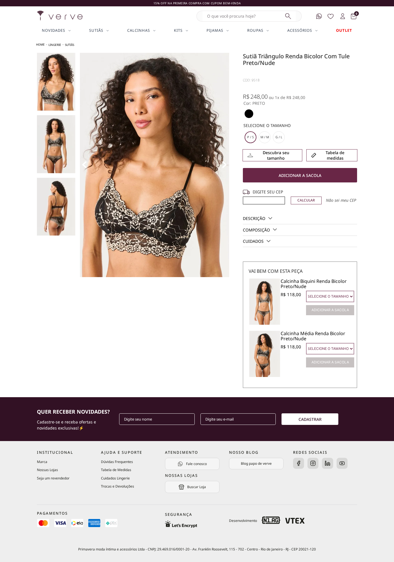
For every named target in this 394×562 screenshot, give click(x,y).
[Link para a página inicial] (40, 44)
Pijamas (215, 30)
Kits (178, 30)
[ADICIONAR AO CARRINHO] (300, 175)
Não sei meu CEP (341, 200)
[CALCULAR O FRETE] (306, 200)
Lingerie (54, 45)
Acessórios (299, 30)
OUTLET (344, 30)
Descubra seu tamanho (276, 155)
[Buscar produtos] (288, 16)
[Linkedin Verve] (327, 464)
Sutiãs (96, 30)
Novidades (53, 30)
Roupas (255, 30)
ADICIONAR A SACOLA (330, 310)
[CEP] (264, 197)
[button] (249, 113)
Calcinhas (138, 30)
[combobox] (249, 16)
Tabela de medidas (335, 155)
